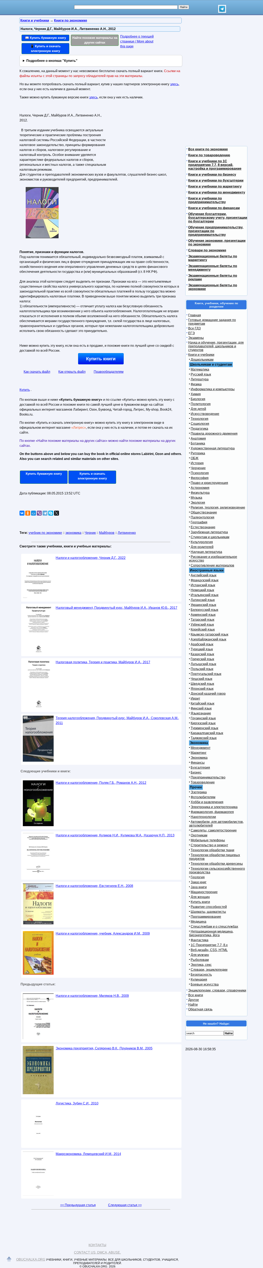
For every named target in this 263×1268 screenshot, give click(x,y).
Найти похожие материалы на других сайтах (94, 40)
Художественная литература (213, 448)
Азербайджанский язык (208, 639)
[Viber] (39, 513)
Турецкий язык (202, 649)
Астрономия (200, 487)
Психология (200, 473)
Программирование (206, 916)
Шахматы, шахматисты (208, 911)
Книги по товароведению (209, 155)
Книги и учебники (201, 354)
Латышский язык (203, 664)
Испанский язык (203, 585)
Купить (25, 390)
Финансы (198, 762)
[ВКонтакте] (22, 513)
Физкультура (200, 492)
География (199, 522)
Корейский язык (203, 629)
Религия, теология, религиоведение (218, 507)
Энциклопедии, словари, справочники (217, 990)
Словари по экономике (207, 250)
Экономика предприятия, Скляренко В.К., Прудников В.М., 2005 (104, 1048)
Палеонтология (202, 517)
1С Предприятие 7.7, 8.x (209, 945)
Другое (193, 1000)
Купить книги (101, 358)
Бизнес (196, 772)
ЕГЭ (191, 333)
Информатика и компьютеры (213, 389)
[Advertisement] (142, 138)
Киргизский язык (203, 723)
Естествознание (203, 527)
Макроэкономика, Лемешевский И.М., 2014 (88, 1154)
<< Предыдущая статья (78, 1205)
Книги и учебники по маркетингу (215, 186)
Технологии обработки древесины (217, 863)
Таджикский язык (204, 738)
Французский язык (204, 580)
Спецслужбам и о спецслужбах (214, 926)
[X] (56, 513)
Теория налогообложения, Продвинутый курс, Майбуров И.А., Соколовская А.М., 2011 (117, 720)
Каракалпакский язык (207, 733)
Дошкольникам (202, 359)
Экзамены (196, 338)
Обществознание (204, 512)
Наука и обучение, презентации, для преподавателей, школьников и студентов (216, 346)
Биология (198, 399)
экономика (73, 532)
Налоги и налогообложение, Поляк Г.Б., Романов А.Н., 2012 (101, 782)
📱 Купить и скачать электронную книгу (45, 48)
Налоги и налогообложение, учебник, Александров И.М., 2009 (103, 933)
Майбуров (106, 532)
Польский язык (202, 669)
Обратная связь (200, 1009)
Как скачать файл (37, 371)
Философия (200, 478)
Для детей (198, 409)
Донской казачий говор (208, 693)
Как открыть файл (71, 371)
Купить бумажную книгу (44, 473)
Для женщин (200, 897)
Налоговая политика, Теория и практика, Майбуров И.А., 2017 (103, 662)
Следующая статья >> (125, 1205)
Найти (193, 1004)
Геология (198, 877)
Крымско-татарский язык (209, 634)
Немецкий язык (202, 590)
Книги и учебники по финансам (214, 208)
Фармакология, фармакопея (212, 812)
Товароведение (203, 782)
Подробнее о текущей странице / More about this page (137, 41)
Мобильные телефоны (208, 840)
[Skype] (50, 513)
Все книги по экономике (208, 149)
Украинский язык (203, 605)
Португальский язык (206, 674)
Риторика (198, 453)
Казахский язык (202, 654)
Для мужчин (200, 955)
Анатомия (198, 438)
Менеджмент (200, 748)
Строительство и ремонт (209, 845)
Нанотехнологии (203, 817)
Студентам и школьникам (210, 537)
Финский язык (201, 708)
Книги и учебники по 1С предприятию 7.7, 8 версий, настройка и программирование (214, 164)
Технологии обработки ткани (212, 850)
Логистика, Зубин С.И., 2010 (77, 1103)
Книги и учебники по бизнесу (212, 174)
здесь (174, 84)
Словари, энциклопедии (209, 969)
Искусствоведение (205, 414)
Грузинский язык (203, 718)
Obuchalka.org (30, 1259)
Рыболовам (200, 960)
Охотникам (199, 835)
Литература (200, 379)
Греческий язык (202, 659)
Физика (196, 384)
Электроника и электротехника (214, 807)
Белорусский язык (204, 610)
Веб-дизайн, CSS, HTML (209, 950)
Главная (194, 315)
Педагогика (199, 428)
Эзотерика (199, 792)
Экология (198, 502)
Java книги (199, 887)
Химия (196, 394)
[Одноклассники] (27, 513)
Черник (90, 532)
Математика (200, 369)
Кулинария (199, 979)
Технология (199, 418)
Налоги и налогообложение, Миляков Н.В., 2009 (92, 995)
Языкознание (201, 713)
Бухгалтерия (200, 767)
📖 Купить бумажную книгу (45, 37)
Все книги (195, 995)
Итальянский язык (204, 595)
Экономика (199, 757)
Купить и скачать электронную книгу (92, 476)
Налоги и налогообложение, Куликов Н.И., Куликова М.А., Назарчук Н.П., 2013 (115, 835)
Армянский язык (203, 614)
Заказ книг (198, 882)
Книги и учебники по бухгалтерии (215, 180)
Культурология (202, 542)
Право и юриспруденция (209, 483)
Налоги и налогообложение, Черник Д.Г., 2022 (91, 558)
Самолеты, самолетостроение (214, 830)
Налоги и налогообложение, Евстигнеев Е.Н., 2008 (94, 886)
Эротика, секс (201, 964)
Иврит (195, 698)
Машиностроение (204, 892)
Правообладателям (108, 371)
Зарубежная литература (209, 532)
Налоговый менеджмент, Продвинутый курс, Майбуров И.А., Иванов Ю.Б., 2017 (116, 607)
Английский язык (203, 575)
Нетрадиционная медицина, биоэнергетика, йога (211, 933)
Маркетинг (198, 752)
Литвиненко (127, 532)
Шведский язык (202, 683)
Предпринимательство (208, 777)
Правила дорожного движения (214, 433)
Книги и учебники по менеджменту (216, 192)
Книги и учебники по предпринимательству (207, 200)
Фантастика (199, 940)
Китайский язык (202, 703)
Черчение (198, 468)
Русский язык (201, 374)
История (197, 463)
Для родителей (202, 547)
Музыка (196, 497)
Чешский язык (201, 679)
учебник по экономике (45, 532)
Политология (201, 404)
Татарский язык (202, 619)
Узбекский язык (202, 624)
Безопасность (201, 974)
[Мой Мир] (33, 513)
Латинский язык (203, 600)
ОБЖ (194, 458)
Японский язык (202, 688)
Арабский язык (202, 644)
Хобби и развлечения (207, 802)
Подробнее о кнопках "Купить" (51, 60)
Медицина (198, 921)
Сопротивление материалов (212, 565)
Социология (200, 423)
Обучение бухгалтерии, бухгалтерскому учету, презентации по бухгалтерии (217, 217)
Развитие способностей (209, 907)
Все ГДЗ (194, 328)
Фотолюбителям (203, 797)
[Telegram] (45, 513)
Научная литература (206, 552)
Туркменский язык (204, 728)
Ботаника (198, 443)
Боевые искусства (205, 984)
